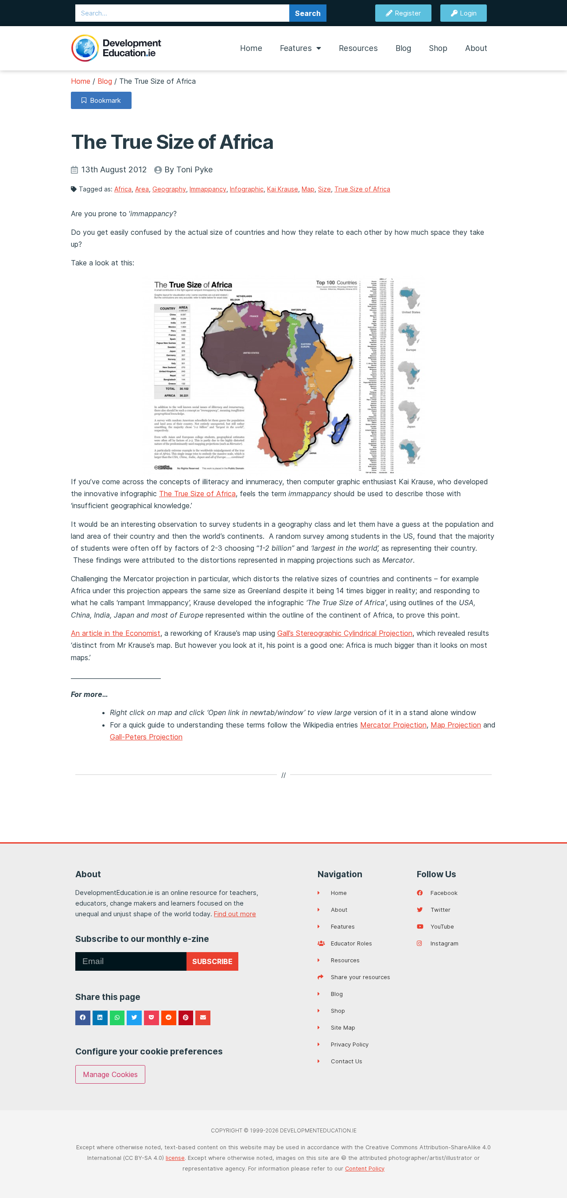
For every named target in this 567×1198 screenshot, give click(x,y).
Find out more (235, 914)
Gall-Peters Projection (146, 736)
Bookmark (103, 100)
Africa (123, 189)
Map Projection (456, 724)
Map (308, 189)
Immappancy (208, 189)
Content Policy (364, 1168)
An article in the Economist (115, 633)
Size (324, 189)
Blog (403, 48)
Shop (438, 48)
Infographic (247, 189)
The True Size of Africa (197, 493)
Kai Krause (282, 189)
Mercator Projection (393, 724)
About (476, 48)
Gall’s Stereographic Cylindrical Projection (344, 633)
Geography (169, 189)
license (175, 1158)
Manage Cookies (110, 1074)
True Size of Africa (362, 189)
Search (308, 13)
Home (251, 48)
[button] (82, 1018)
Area (142, 189)
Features (296, 48)
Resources (358, 48)
